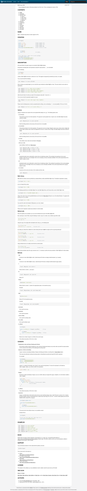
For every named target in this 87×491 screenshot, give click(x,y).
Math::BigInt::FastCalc (47, 475)
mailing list (52, 489)
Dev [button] (18, 1)
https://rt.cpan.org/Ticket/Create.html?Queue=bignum (28, 439)
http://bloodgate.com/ (28, 480)
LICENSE (21, 26)
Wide (67, 1)
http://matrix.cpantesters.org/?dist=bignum (27, 462)
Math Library (23, 17)
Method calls (23, 19)
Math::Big (37, 475)
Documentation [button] (24, 1)
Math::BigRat (57, 352)
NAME (21, 12)
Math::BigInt (46, 195)
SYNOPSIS (22, 13)
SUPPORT (22, 25)
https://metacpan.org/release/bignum (26, 459)
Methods (23, 20)
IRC (55, 489)
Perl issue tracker (46, 489)
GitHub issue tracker (44, 487)
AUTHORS (22, 29)
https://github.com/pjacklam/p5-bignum (27, 454)
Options (22, 16)
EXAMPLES (22, 22)
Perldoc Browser (7, 1)
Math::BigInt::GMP (63, 475)
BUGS (21, 24)
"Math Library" (33, 145)
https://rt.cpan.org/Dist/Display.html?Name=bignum (29, 457)
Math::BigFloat (25, 475)
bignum (19, 473)
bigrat (19, 5)
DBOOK (31, 487)
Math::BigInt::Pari (55, 475)
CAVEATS (22, 21)
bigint (23, 473)
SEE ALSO (22, 28)
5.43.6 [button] (14, 1)
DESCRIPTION (22, 15)
